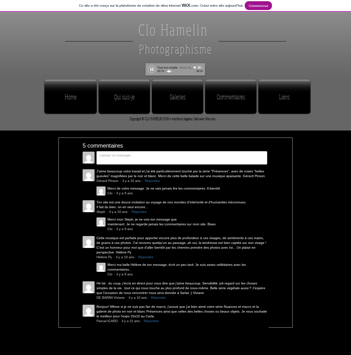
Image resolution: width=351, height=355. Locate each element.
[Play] (151, 69)
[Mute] (195, 67)
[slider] (200, 67)
